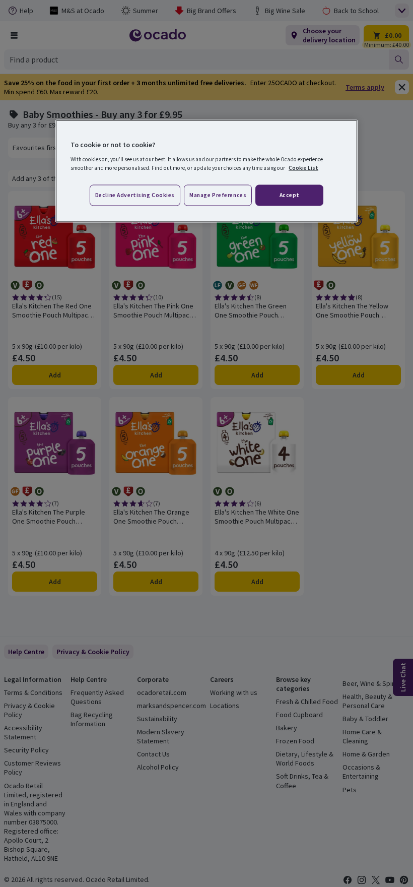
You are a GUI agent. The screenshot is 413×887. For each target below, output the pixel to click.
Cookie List (303, 167)
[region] (206, 171)
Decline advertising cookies (135, 194)
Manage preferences (217, 194)
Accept (290, 194)
